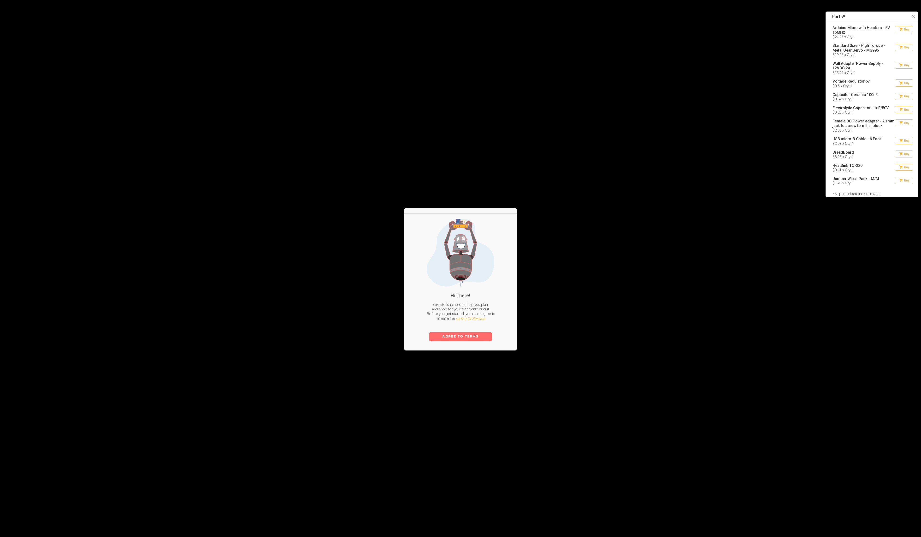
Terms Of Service (470, 290)
